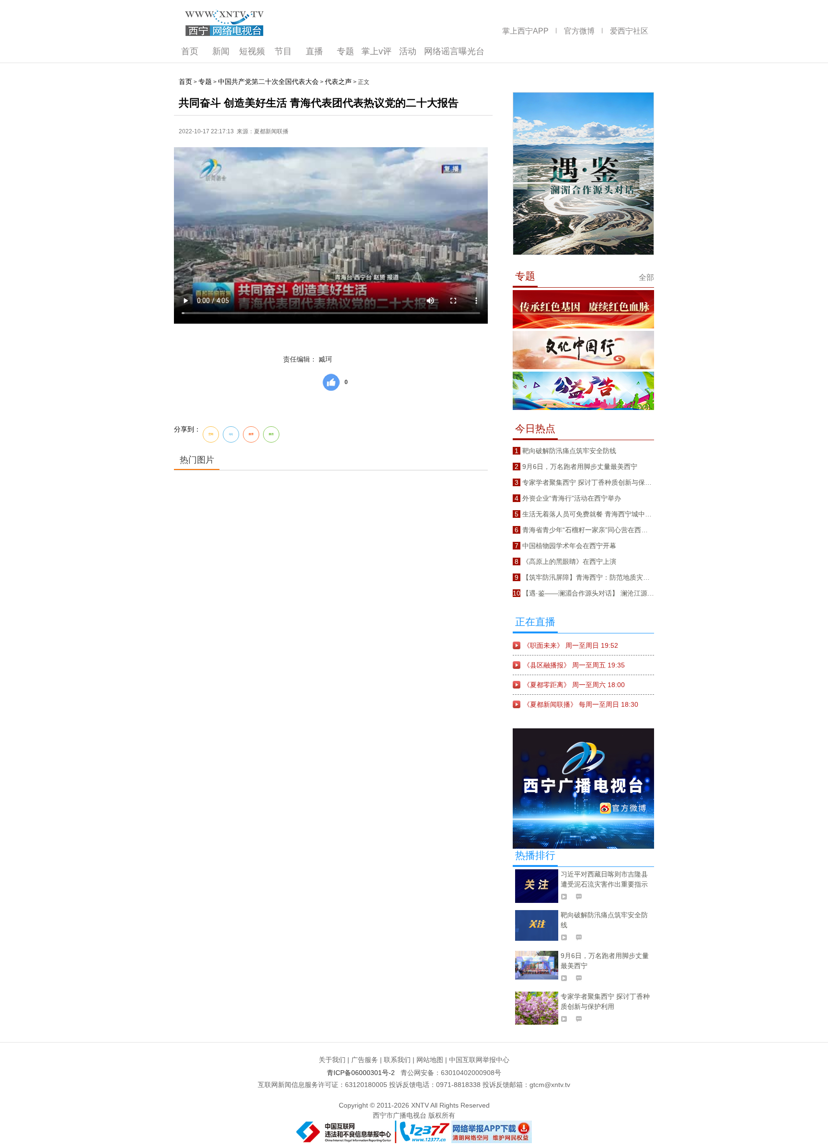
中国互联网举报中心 (479, 1060)
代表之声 (338, 81)
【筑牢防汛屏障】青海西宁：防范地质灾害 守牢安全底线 (607, 577)
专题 (345, 51)
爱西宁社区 (629, 31)
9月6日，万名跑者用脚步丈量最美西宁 (579, 466)
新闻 (221, 51)
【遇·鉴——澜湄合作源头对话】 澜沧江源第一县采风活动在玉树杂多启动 (631, 593)
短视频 (252, 51)
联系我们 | (399, 1060)
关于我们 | (334, 1060)
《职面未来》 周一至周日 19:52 (570, 645)
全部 (646, 277)
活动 (407, 51)
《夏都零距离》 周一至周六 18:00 (574, 685)
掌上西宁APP (525, 31)
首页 (189, 51)
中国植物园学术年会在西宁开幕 (569, 546)
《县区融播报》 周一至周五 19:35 (574, 665)
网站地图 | (431, 1060)
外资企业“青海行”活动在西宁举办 (571, 498)
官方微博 (579, 31)
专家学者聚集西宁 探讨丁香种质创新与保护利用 (593, 482)
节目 (283, 51)
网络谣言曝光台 (454, 51)
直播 (314, 51)
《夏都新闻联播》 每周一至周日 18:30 (580, 704)
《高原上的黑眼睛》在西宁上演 (569, 561)
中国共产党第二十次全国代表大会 (268, 81)
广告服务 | (366, 1060)
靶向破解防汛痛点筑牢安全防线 (569, 451)
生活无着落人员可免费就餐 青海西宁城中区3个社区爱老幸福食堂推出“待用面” (638, 514)
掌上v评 (376, 51)
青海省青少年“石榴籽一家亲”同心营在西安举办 (591, 530)
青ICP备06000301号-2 (363, 1072)
